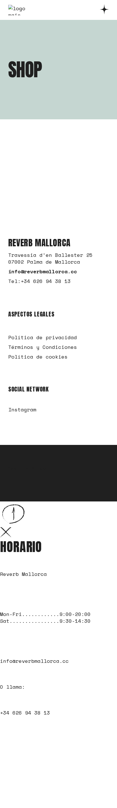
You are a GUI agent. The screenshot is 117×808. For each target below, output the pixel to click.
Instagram (22, 409)
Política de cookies (38, 356)
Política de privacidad (42, 337)
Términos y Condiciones (42, 346)
